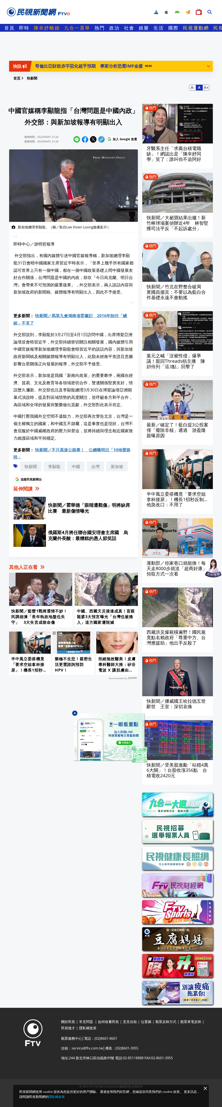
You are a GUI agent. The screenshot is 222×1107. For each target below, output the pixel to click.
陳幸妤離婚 (47, 28)
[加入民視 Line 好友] (111, 738)
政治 (114, 28)
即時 (24, 28)
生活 (158, 28)
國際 (173, 28)
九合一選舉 (77, 28)
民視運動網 (196, 28)
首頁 (9, 28)
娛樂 (144, 28)
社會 (129, 28)
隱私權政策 (57, 1096)
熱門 (100, 28)
